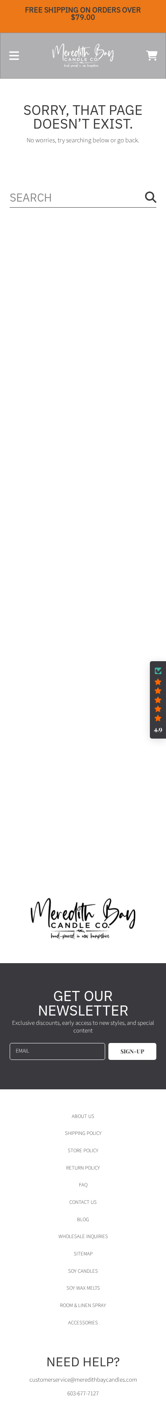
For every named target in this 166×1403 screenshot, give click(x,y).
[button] (14, 56)
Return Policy (83, 1168)
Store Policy (83, 1150)
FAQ (83, 1185)
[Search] (150, 197)
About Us (83, 1116)
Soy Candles (83, 1271)
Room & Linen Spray (83, 1305)
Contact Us (83, 1202)
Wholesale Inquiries (83, 1236)
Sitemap (83, 1253)
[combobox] (83, 197)
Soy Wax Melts (83, 1288)
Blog (83, 1219)
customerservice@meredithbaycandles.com (83, 1380)
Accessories (83, 1322)
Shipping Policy (83, 1133)
